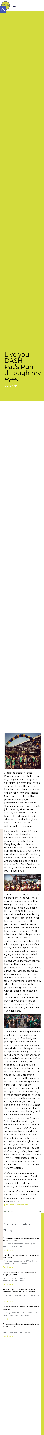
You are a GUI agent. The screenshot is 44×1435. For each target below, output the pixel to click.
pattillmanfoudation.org (16, 1205)
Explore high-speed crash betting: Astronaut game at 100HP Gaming (19, 1290)
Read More (8, 1250)
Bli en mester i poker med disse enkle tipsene (21, 1308)
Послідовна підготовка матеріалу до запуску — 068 (21, 1239)
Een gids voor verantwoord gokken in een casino (20, 1256)
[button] (14, 6)
